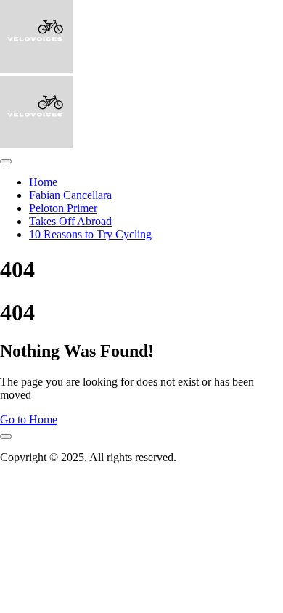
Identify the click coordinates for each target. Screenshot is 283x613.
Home (43, 182)
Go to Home (28, 419)
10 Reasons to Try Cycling (90, 234)
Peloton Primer (63, 208)
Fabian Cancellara (70, 195)
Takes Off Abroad (70, 221)
